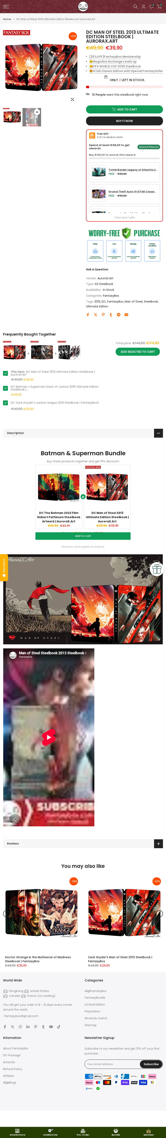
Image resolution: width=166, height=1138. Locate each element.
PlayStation (92, 1011)
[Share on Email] (126, 315)
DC (104, 302)
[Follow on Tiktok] (59, 1026)
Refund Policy (12, 1069)
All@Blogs (9, 1083)
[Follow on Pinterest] (35, 1026)
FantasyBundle (95, 998)
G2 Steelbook (104, 284)
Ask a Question (97, 269)
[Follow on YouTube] (51, 1026)
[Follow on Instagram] (20, 1026)
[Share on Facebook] (88, 315)
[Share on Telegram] (118, 315)
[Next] (73, 68)
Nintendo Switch (96, 1018)
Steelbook (151, 302)
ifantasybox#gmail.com (21, 1016)
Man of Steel (134, 302)
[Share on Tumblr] (111, 315)
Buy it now (124, 121)
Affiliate (8, 1076)
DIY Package (11, 1055)
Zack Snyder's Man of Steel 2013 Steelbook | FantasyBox (120, 959)
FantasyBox (111, 296)
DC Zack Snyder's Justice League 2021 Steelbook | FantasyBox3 (55, 402)
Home (7, 19)
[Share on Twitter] (95, 315)
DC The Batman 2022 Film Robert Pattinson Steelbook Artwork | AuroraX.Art (58, 517)
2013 (97, 302)
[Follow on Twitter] (12, 1026)
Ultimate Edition (97, 306)
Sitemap (91, 1025)
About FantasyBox (15, 1048)
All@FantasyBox (95, 991)
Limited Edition (95, 1005)
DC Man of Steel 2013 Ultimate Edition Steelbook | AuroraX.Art (107, 517)
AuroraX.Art (105, 278)
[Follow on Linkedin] (28, 1026)
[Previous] (9, 68)
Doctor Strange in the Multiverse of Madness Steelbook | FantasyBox (38, 959)
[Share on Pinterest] (103, 315)
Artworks (9, 1062)
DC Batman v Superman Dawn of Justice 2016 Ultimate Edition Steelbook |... (55, 388)
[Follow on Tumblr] (43, 1026)
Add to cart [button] (83, 540)
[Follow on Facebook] (5, 1026)
